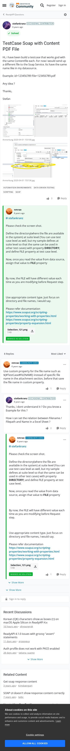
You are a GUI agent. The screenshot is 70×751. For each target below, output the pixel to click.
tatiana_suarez (27, 652)
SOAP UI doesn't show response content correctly (33, 693)
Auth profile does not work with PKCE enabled (31, 648)
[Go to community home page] (21, 5)
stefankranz (19, 23)
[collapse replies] (35, 360)
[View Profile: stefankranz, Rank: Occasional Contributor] (7, 25)
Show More (18, 582)
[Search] (42, 5)
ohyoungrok (26, 626)
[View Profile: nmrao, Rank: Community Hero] (6, 364)
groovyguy (24, 641)
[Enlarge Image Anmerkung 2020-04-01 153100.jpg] (35, 121)
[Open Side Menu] (4, 5)
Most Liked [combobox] (58, 353)
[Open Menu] (65, 14)
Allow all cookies (35, 743)
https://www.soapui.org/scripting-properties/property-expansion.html (28, 321)
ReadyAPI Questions (15, 14)
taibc (21, 697)
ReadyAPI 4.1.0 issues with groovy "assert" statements (29, 635)
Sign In (62, 5)
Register (51, 5)
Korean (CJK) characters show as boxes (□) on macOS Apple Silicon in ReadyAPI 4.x (31, 620)
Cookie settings (35, 735)
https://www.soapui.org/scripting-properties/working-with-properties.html (31, 314)
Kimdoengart (25, 685)
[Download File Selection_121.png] (32, 331)
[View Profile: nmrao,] (9, 211)
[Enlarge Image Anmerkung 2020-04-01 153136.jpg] (35, 160)
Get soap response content (20, 681)
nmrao (17, 209)
